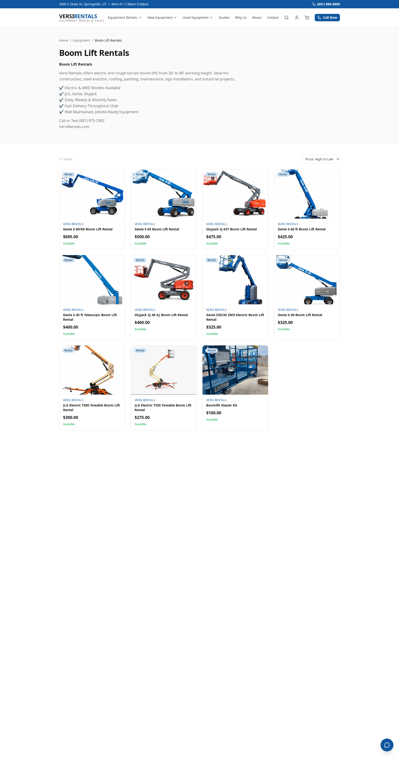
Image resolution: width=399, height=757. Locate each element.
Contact (273, 17)
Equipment (81, 40)
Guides (224, 17)
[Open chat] (387, 745)
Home (63, 40)
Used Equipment (196, 17)
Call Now (330, 17)
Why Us (241, 17)
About (256, 17)
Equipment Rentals (122, 17)
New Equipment (160, 17)
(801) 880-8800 (328, 4)
